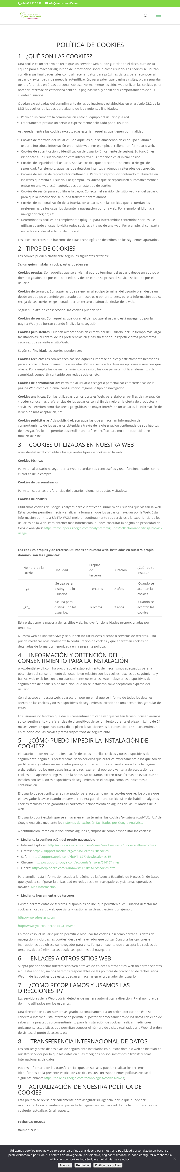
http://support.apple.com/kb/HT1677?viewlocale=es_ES (71, 856)
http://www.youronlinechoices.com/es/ (46, 926)
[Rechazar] (174, 1158)
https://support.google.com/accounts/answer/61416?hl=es (77, 862)
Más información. (44, 887)
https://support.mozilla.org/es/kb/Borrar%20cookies (71, 851)
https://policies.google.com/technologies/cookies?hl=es (84, 1078)
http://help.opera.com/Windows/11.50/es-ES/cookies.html (74, 868)
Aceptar (64, 1165)
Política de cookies (108, 1165)
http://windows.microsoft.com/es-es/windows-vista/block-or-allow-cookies (102, 845)
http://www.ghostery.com (36, 917)
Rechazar (82, 1165)
